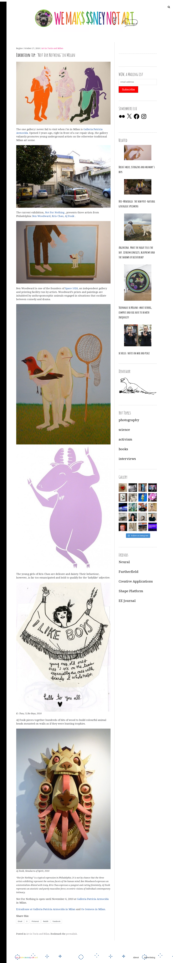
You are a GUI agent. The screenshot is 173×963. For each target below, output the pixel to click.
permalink (71, 934)
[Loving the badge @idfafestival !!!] (123, 487)
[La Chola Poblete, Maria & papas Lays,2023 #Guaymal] (152, 507)
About (136, 958)
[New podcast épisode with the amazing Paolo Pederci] (142, 507)
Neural (124, 562)
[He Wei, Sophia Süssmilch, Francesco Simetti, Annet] (133, 497)
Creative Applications (136, 581)
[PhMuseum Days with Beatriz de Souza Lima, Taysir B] (142, 517)
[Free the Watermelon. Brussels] (142, 527)
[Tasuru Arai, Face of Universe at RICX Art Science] (152, 497)
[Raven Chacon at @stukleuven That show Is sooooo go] (123, 507)
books (123, 449)
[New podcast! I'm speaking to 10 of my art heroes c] (152, 517)
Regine (19, 48)
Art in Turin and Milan (52, 48)
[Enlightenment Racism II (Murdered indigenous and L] (123, 497)
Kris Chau (58, 216)
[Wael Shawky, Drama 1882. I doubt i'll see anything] (152, 487)
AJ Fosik (70, 216)
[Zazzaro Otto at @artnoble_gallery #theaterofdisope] (123, 517)
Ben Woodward (41, 216)
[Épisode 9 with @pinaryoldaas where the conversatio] (142, 497)
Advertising (149, 958)
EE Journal (127, 601)
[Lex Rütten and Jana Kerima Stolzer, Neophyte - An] (142, 487)
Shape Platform (131, 591)
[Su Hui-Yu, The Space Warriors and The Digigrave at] (152, 527)
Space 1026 (71, 288)
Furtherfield (128, 572)
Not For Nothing (55, 212)
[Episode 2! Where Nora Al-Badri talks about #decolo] (133, 517)
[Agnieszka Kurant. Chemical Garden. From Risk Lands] (133, 507)
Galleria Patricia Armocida (93, 899)
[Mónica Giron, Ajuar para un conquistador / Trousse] (133, 527)
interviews (127, 459)
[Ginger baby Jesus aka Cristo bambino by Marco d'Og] (123, 527)
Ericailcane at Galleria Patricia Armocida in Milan (45, 909)
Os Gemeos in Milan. (93, 909)
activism (125, 439)
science (124, 430)
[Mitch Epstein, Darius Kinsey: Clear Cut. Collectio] (133, 487)
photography (129, 420)
